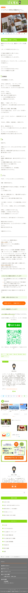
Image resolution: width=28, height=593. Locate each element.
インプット (4, 354)
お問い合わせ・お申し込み (10, 576)
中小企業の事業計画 (8, 535)
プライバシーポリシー (9, 583)
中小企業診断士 (10, 354)
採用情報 (6, 581)
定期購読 (20, 354)
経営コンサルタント (5, 356)
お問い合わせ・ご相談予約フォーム (14, 303)
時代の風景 (3, 7)
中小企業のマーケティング (10, 531)
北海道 (16, 354)
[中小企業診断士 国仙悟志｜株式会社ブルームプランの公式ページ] (14, 3)
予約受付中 (6, 545)
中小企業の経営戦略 (8, 541)
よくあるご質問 (6, 574)
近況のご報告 (7, 502)
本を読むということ (8, 512)
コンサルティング (7, 571)
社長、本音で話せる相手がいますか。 (12, 505)
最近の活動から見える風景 (9, 515)
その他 (5, 525)
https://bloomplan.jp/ (11, 388)
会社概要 (5, 579)
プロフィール (6, 568)
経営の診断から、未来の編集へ (10, 508)
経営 (5, 551)
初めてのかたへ (6, 565)
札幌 (24, 354)
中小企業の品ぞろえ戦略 (9, 538)
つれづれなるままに (8, 528)
